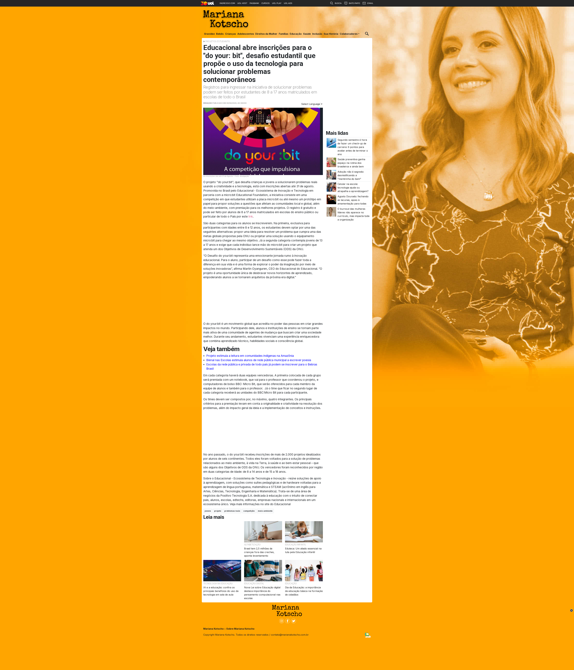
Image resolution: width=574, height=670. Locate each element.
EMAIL (370, 3)
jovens (208, 511)
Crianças (230, 33)
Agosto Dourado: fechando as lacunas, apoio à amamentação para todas (353, 200)
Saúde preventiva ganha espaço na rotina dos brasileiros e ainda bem (351, 163)
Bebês (220, 33)
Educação (296, 33)
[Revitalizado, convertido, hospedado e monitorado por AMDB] (368, 635)
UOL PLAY (276, 3)
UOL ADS (288, 3)
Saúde (307, 33)
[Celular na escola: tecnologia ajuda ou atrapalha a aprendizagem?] (331, 186)
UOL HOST (242, 3)
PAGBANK (254, 3)
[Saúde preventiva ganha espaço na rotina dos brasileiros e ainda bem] (331, 162)
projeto (217, 511)
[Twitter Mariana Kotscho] (293, 620)
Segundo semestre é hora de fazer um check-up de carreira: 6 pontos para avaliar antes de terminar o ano (353, 147)
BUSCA (338, 3)
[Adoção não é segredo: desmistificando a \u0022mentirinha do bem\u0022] (331, 174)
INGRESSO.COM (227, 3)
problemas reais (232, 511)
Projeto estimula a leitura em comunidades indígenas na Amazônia (250, 356)
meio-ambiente (265, 511)
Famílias (283, 33)
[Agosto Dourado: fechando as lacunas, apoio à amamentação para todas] (331, 199)
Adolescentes (245, 33)
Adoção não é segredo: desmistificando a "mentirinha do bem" (351, 175)
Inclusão (317, 33)
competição (249, 511)
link (250, 216)
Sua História (331, 33)
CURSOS (265, 3)
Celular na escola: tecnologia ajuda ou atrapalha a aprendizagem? (353, 188)
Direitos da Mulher (266, 33)
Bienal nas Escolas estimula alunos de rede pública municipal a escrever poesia (258, 360)
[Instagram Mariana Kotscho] (281, 620)
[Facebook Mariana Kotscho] (287, 620)
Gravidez (209, 33)
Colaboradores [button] (349, 33)
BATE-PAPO (354, 3)
